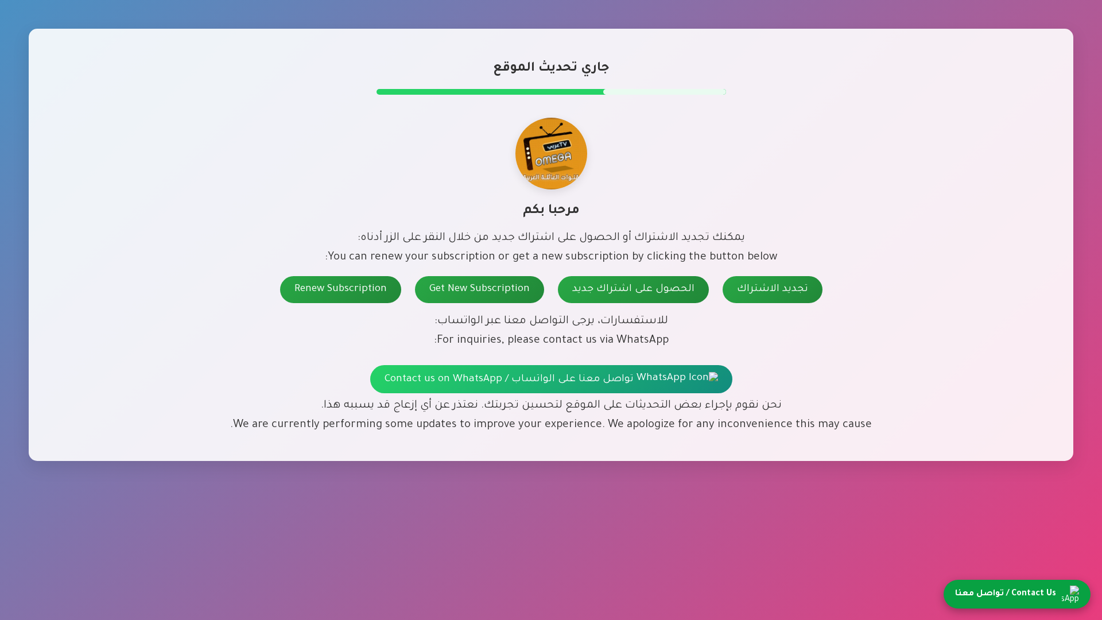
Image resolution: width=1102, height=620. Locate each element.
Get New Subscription (479, 289)
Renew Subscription (340, 289)
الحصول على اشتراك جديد (633, 289)
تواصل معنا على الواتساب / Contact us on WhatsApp (511, 379)
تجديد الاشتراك (772, 289)
